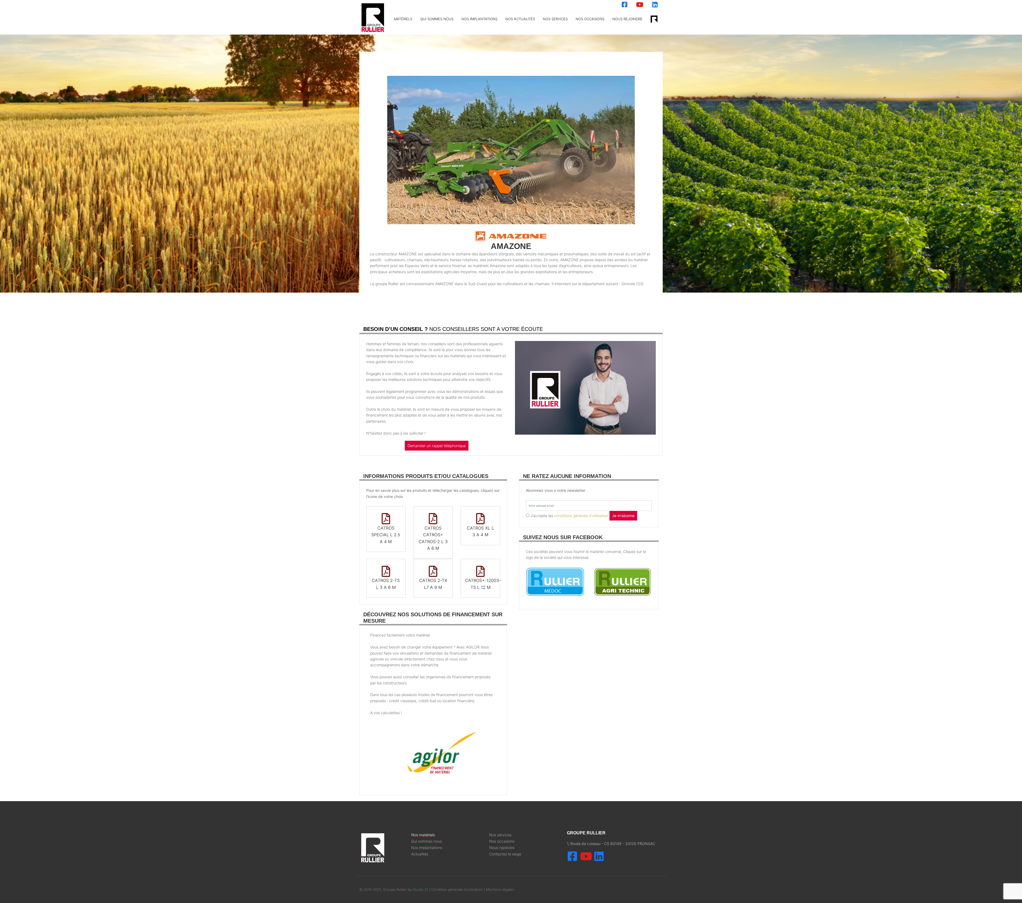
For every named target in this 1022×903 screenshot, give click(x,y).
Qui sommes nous (437, 19)
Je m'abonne (623, 515)
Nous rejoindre (627, 19)
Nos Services (555, 19)
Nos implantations (479, 19)
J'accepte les (569, 515)
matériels (403, 19)
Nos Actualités (520, 19)
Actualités (419, 854)
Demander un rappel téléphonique (436, 445)
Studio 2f (420, 889)
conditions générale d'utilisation (581, 515)
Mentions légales (500, 889)
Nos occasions (590, 19)
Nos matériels (423, 835)
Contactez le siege (505, 854)
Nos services (500, 835)
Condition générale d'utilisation (457, 889)
